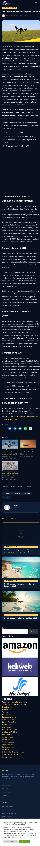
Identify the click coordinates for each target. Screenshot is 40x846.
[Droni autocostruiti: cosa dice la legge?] (28, 444)
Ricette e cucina (8, 742)
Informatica (6, 727)
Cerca (4, 628)
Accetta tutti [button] (24, 841)
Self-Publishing (7, 744)
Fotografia (6, 714)
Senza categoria (8, 747)
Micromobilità (7, 734)
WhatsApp (27, 493)
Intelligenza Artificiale (10, 732)
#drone (5, 486)
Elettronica (6, 709)
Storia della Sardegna (10, 754)
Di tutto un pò (7, 707)
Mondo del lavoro (8, 737)
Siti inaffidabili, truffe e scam (13, 752)
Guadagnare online (9, 717)
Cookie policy (6, 792)
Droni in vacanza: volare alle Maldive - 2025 (20, 618)
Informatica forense (9, 729)
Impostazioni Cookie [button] (10, 841)
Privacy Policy (6, 789)
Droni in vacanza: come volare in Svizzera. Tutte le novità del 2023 (10, 473)
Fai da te (5, 712)
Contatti (4, 795)
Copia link (7, 498)
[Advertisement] (20, 170)
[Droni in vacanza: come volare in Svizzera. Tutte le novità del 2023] (10, 465)
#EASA (13, 486)
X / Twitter (7, 493)
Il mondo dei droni (9, 7)
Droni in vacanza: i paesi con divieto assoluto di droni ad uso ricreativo (18, 551)
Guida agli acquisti (9, 719)
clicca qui (17, 837)
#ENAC (20, 486)
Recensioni (6, 739)
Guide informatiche (9, 722)
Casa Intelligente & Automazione (14, 704)
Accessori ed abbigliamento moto (14, 702)
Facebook (17, 493)
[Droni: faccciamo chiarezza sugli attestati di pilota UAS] (10, 444)
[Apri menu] (36, 3)
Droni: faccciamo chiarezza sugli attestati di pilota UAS (9, 452)
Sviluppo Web (7, 757)
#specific (28, 486)
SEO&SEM (5, 749)
